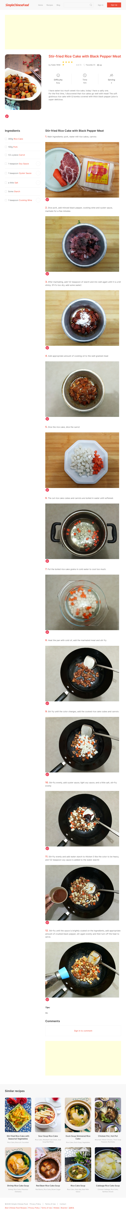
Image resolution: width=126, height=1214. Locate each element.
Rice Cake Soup (78, 1185)
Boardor (64, 1208)
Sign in (100, 5)
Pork (15, 147)
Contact (63, 1204)
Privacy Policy (35, 1204)
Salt (16, 182)
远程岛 (71, 1208)
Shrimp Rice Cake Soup (18, 1185)
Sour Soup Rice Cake (48, 1136)
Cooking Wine (25, 200)
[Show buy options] (38, 163)
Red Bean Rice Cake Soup (48, 1185)
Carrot (22, 155)
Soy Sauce (24, 163)
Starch (17, 191)
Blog (58, 5)
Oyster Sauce (25, 173)
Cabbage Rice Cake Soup (108, 1185)
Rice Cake (18, 139)
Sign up (114, 5)
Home (40, 5)
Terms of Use (50, 1204)
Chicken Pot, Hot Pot (108, 1136)
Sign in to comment (83, 1030)
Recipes (50, 5)
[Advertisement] (63, 32)
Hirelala (56, 1208)
